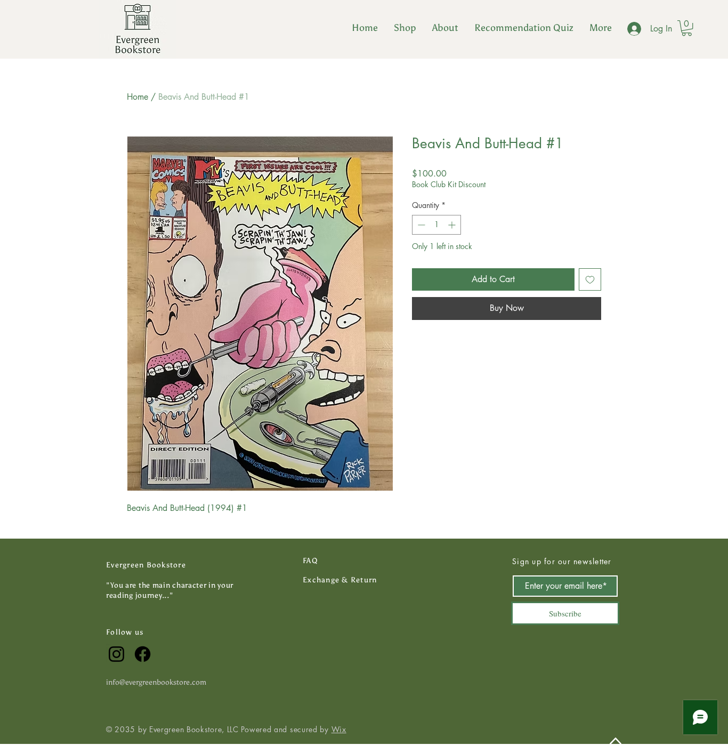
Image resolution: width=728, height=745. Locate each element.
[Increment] (452, 224)
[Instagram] (116, 654)
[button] (405, 27)
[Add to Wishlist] (590, 279)
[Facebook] (142, 654)
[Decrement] (420, 224)
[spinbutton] (436, 224)
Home (137, 96)
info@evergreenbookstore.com (156, 682)
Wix (338, 729)
